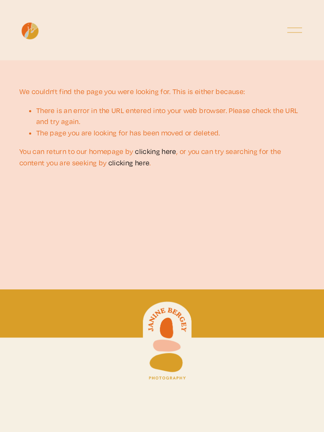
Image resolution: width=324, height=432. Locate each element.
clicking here (155, 151)
